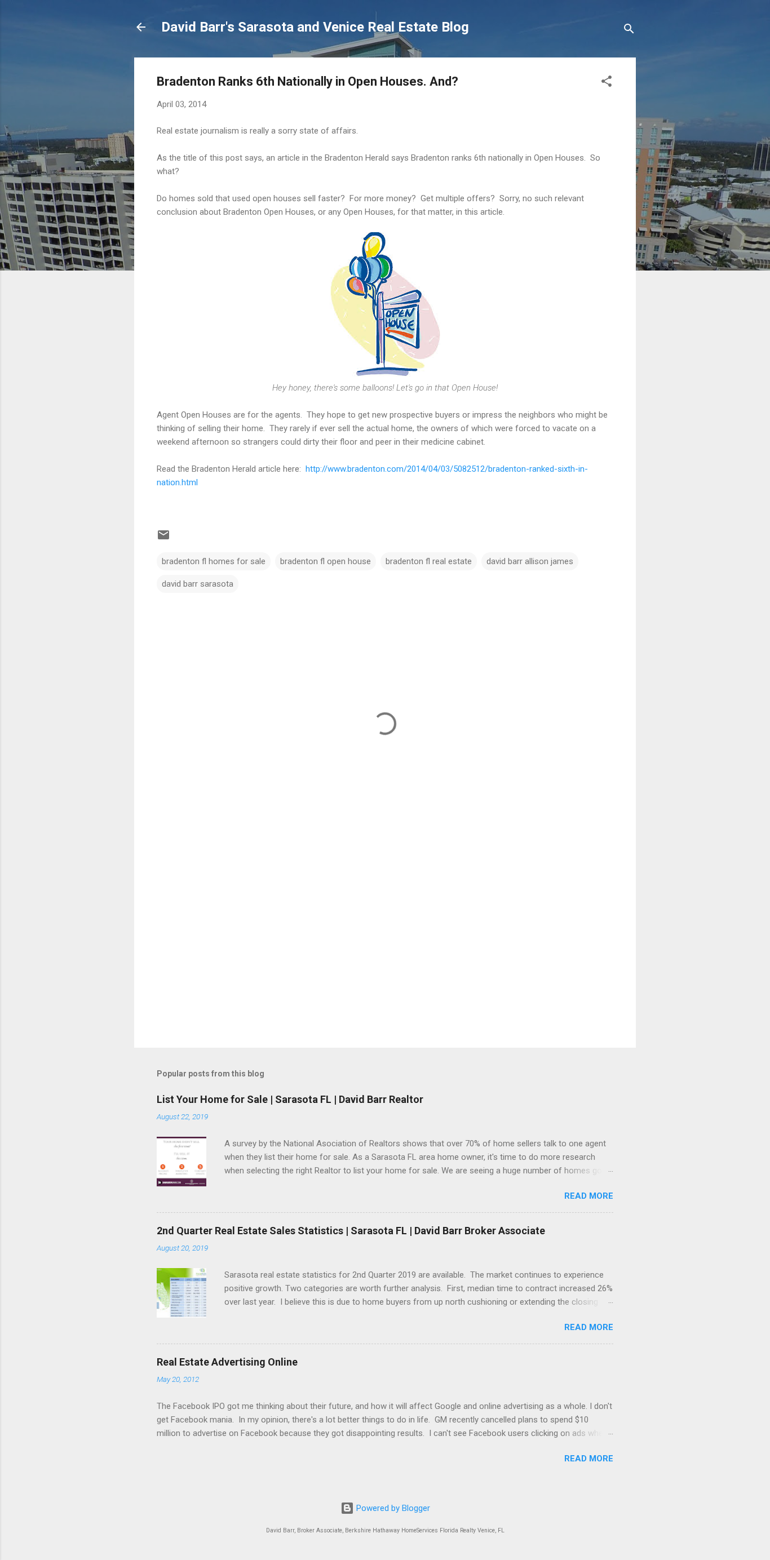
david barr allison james (529, 561)
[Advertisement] (385, 943)
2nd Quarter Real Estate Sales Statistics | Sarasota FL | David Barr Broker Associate (351, 1231)
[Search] (629, 31)
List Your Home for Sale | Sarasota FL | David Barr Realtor (290, 1099)
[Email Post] (163, 539)
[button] (606, 83)
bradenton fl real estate (429, 561)
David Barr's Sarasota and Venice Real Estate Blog (315, 27)
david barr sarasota (197, 584)
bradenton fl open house (325, 561)
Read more (588, 1196)
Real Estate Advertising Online (227, 1362)
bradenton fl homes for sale (213, 561)
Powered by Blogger (392, 1508)
